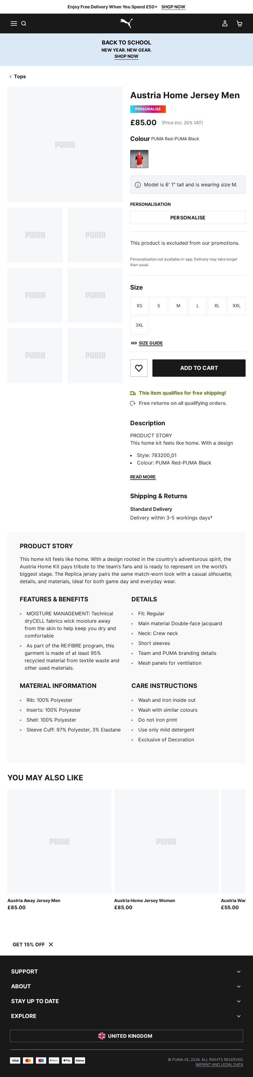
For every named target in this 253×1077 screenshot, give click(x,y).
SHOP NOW (173, 6)
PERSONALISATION (150, 204)
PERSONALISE (188, 217)
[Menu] (13, 23)
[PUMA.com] (126, 23)
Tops (20, 76)
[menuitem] (219, 1064)
